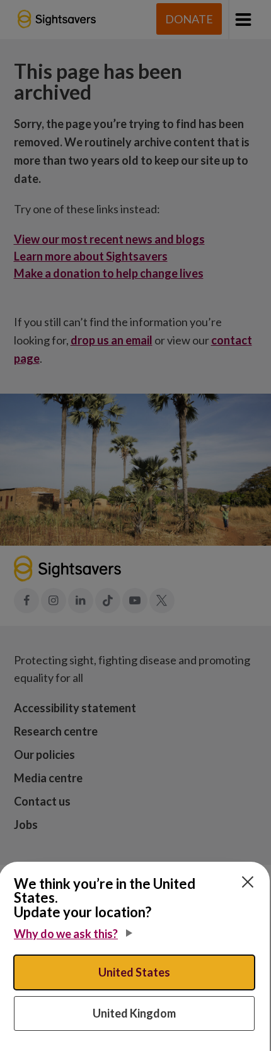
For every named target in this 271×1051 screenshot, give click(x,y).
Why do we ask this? (66, 934)
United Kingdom (134, 1013)
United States (134, 972)
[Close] (247, 882)
